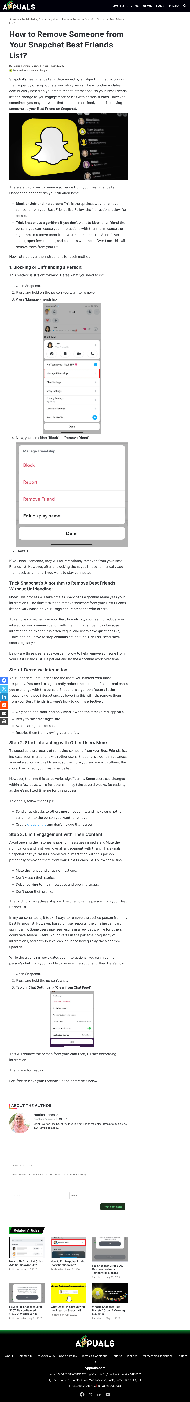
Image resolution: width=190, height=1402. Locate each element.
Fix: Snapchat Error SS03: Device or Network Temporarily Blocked (108, 1269)
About (9, 1356)
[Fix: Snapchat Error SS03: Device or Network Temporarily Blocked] (110, 1249)
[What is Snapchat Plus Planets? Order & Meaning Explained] (110, 1293)
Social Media (29, 19)
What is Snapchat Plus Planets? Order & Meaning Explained (108, 1310)
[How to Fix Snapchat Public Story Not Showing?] (68, 1247)
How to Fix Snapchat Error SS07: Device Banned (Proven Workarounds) (25, 1310)
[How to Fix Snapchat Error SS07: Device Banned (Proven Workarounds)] (27, 1293)
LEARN (160, 6)
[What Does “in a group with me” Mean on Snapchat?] (68, 1293)
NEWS (147, 6)
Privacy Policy (46, 1356)
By (11, 65)
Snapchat (45, 19)
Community (24, 1356)
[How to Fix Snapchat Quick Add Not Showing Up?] (27, 1247)
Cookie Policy (68, 1356)
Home (15, 19)
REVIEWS (133, 6)
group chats (36, 824)
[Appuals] (19, 6)
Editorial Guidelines (124, 1356)
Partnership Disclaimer (157, 1356)
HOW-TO (117, 6)
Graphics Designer (44, 1118)
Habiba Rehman (19, 65)
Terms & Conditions (94, 1356)
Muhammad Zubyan (37, 70)
